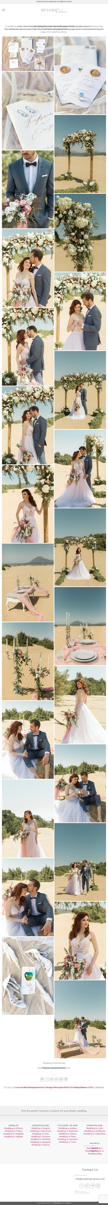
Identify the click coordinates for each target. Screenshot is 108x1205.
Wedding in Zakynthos (94, 1133)
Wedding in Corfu (94, 1128)
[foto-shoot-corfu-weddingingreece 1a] (28, 53)
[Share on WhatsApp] (42, 1079)
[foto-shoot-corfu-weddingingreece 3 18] (28, 740)
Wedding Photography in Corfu (32, 1087)
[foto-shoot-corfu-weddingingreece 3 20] (28, 818)
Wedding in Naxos (68, 1133)
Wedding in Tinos (67, 1142)
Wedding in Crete (40, 1133)
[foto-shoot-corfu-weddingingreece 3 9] (80, 390)
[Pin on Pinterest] (61, 1079)
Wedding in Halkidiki (13, 1133)
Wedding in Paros (67, 1136)
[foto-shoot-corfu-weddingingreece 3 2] (80, 154)
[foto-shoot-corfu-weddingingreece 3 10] (28, 425)
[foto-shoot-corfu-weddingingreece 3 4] (28, 189)
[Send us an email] (98, 1185)
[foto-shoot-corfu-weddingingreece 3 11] (80, 469)
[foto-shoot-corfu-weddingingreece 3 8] (28, 347)
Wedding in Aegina (40, 1128)
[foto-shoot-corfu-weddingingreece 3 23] (80, 941)
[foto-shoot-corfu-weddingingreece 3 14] (28, 583)
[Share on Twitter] (51, 1079)
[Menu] (3, 10)
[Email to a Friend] (56, 1079)
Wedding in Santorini (67, 1139)
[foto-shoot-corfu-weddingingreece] (80, 1019)
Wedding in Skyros (40, 1144)
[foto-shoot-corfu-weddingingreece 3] (28, 976)
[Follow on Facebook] (81, 1185)
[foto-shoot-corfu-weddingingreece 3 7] (80, 311)
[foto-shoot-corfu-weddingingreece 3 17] (80, 705)
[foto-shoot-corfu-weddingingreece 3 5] (80, 233)
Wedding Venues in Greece (94, 1150)
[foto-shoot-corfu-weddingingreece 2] (80, 75)
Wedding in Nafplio (13, 1136)
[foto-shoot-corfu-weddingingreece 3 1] (28, 111)
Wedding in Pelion (14, 1131)
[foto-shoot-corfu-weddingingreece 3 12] (28, 504)
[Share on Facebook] (47, 1079)
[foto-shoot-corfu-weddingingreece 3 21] (80, 862)
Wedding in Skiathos (40, 1139)
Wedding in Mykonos (67, 1131)
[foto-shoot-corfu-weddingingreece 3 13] (80, 547)
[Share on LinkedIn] (66, 1079)
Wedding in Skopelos (40, 1142)
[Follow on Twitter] (92, 1185)
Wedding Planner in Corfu (82, 1087)
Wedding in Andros (67, 1128)
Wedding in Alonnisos (40, 1131)
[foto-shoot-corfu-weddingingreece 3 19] (80, 783)
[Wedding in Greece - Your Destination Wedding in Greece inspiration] (54, 9)
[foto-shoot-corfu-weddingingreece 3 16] (28, 661)
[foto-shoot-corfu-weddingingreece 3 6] (28, 268)
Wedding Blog (94, 1153)
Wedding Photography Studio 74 (58, 1087)
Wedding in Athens (13, 1128)
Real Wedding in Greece (95, 1148)
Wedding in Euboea (40, 1136)
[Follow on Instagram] (87, 1185)
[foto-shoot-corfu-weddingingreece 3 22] (28, 897)
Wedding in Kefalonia (94, 1131)
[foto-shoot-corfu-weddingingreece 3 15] (80, 626)
